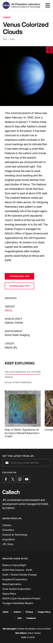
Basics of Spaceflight (14, 565)
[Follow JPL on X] (12, 479)
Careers (6, 525)
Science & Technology (15, 534)
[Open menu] (47, 5)
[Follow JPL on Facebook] (5, 479)
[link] (26, 76)
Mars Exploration (11, 584)
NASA (6, 611)
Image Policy (44, 611)
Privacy (29, 611)
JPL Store (7, 544)
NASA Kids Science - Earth (17, 570)
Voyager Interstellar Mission (17, 603)
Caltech (17, 611)
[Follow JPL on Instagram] (19, 479)
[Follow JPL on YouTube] (26, 479)
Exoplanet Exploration (14, 579)
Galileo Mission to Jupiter (23, 371)
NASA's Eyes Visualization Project (21, 598)
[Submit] (6, 462)
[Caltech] (11, 492)
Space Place (9, 593)
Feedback (31, 618)
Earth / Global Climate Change (19, 574)
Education (8, 530)
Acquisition (8, 539)
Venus (8, 310)
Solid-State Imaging (18, 382)
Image (7, 17)
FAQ (19, 618)
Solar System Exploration (16, 589)
